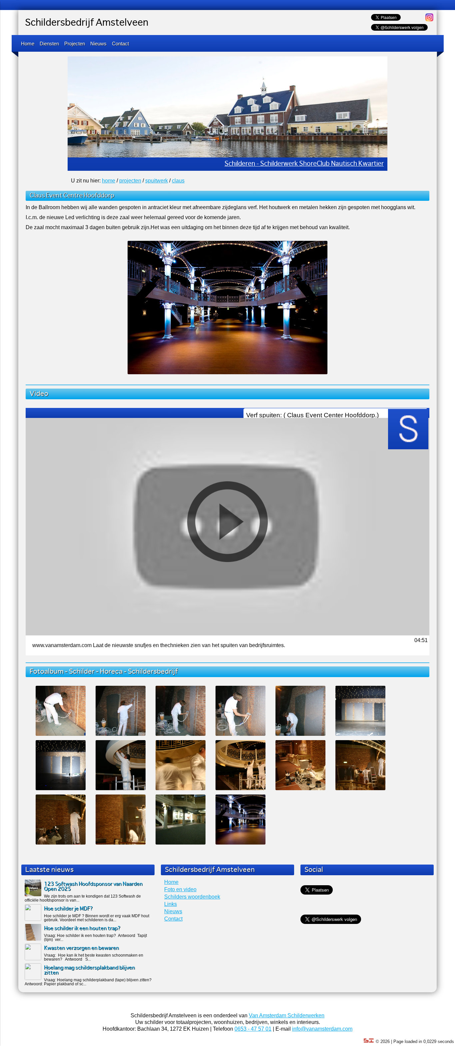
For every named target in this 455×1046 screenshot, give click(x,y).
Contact (120, 43)
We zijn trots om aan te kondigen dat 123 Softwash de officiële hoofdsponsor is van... (83, 898)
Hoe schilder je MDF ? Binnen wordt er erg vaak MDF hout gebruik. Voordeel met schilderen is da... (96, 918)
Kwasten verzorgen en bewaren (81, 948)
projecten (130, 180)
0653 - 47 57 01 (252, 1029)
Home (27, 43)
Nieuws (98, 43)
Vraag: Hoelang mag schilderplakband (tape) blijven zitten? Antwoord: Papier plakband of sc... (88, 982)
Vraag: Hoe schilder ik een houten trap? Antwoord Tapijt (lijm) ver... (95, 937)
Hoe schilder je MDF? (68, 909)
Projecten (74, 43)
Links (170, 904)
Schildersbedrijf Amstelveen (86, 23)
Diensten (49, 43)
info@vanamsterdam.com (322, 1029)
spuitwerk (156, 180)
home (108, 180)
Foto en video (180, 889)
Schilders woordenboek (192, 897)
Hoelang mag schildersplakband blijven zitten (89, 970)
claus (178, 180)
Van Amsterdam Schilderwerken (286, 1015)
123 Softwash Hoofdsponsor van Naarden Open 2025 (93, 886)
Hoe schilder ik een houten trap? (82, 928)
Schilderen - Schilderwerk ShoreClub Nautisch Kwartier (304, 164)
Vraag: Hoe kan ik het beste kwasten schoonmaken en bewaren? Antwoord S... (93, 957)
